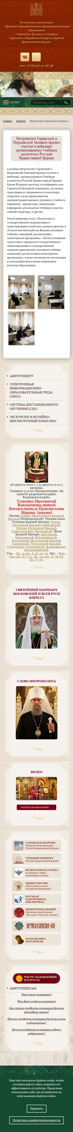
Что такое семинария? (36, 994)
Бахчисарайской (36, 550)
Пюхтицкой (43, 531)
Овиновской (51, 525)
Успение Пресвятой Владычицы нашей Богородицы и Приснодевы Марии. (36, 506)
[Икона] (36, 481)
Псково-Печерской (30, 528)
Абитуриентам (23, 988)
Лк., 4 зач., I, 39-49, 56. (32, 553)
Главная (7, 121)
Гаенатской (20, 544)
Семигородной (22, 531)
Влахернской (55, 547)
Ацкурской (49, 534)
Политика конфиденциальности (37, 1120)
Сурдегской (15, 547)
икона (45, 512)
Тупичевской (35, 547)
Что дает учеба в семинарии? (36, 1001)
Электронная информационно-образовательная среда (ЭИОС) (31, 390)
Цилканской (24, 537)
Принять (36, 1108)
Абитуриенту (21, 376)
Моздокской (39, 540)
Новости (20, 121)
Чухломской (39, 544)
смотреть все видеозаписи (35, 807)
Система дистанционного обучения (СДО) (34, 407)
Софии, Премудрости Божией (42, 516)
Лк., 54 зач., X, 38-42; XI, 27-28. (47, 558)
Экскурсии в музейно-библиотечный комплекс (33, 419)
